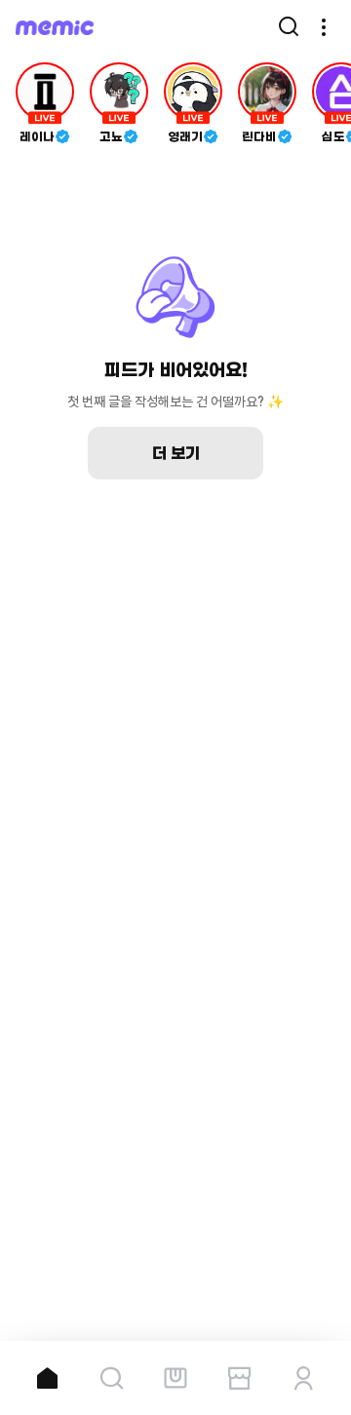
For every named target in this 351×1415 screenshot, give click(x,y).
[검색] (288, 27)
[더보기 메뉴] (323, 27)
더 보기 (176, 453)
